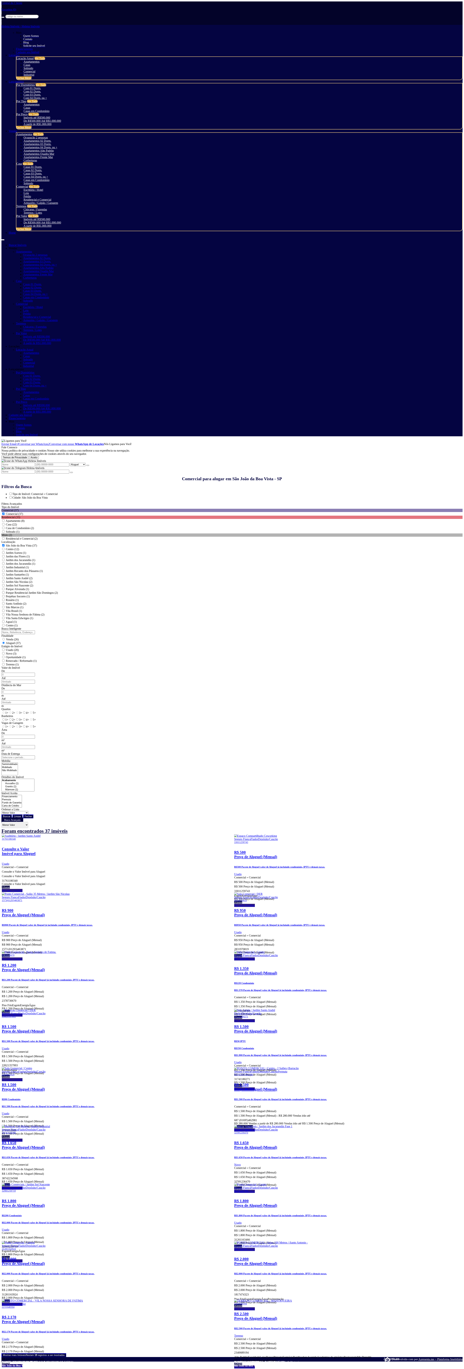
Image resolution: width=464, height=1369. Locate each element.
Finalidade (7, 635)
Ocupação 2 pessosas (36, 137)
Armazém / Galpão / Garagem (41, 202)
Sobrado (28, 68)
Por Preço (22, 114)
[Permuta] (12, 799)
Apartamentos (32, 61)
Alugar (6, 887)
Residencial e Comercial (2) (22, 538)
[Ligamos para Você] (13, 440)
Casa (19, 163)
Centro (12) (12, 549)
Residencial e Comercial (37, 199)
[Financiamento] (12, 796)
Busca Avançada (12, 820)
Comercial (29, 71)
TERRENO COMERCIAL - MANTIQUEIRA (259, 1361)
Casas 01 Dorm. (33, 166)
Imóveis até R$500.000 (37, 117)
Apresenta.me (388, 1358)
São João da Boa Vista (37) (21, 545)
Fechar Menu (24, 78)
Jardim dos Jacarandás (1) (20, 560)
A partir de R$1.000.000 (37, 124)
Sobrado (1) (12, 531)
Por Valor (21, 216)
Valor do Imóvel (10, 667)
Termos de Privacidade (15, 457)
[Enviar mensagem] (87, 465)
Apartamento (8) (15, 520)
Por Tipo (21, 101)
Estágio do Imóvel (11, 646)
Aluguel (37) (13, 643)
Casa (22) (11, 524)
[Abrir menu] (2, 238)
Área (4, 729)
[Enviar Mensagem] (71, 472)
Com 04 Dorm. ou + (35, 97)
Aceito (34, 457)
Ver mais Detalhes (12, 890)
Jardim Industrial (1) (17, 567)
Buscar (6, 816)
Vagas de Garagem (12, 722)
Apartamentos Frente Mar (38, 157)
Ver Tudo (39, 58)
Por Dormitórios (25, 84)
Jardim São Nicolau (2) (19, 581)
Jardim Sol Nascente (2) (19, 585)
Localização (8, 541)
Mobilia (5, 760)
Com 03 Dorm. (32, 94)
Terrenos (21, 206)
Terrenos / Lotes (33, 212)
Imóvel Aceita (9, 793)
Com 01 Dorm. (32, 88)
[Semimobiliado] (10, 764)
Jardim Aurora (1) (16, 552)
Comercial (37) (14, 513)
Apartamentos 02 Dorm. (37, 140)
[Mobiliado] (10, 767)
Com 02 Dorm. (32, 91)
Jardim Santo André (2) (19, 578)
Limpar (17, 816)
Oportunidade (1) (16, 657)
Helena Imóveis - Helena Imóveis (20, 26)
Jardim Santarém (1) (17, 574)
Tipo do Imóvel (10, 507)
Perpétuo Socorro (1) (18, 596)
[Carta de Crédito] (12, 805)
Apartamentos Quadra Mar (39, 153)
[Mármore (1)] (18, 789)
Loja (26, 193)
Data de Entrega (10, 753)
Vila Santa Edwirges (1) (19, 618)
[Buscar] (2, 17)
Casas (27, 64)
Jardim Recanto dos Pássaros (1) (24, 570)
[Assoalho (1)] (18, 783)
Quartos (6, 709)
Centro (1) (12, 625)
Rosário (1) (12, 600)
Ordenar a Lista (10, 809)
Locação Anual (25, 58)
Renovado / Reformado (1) (21, 660)
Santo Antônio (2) (16, 603)
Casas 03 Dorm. (33, 173)
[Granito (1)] (18, 786)
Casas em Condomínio (36, 111)
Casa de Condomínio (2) (20, 528)
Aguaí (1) (11, 621)
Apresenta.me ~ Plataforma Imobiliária (440, 1359)
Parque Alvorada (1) (17, 589)
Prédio (27, 196)
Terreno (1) (12, 664)
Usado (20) (12, 649)
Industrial (29, 74)
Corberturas (30, 160)
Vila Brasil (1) (14, 610)
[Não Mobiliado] (10, 770)
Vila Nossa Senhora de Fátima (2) (25, 614)
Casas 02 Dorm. (33, 170)
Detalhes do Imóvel (12, 777)
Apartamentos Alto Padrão (39, 150)
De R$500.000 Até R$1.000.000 (42, 120)
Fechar (28, 816)
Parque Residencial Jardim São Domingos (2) (32, 592)
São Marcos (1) (14, 607)
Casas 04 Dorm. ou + (36, 176)
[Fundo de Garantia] (12, 802)
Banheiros (7, 716)
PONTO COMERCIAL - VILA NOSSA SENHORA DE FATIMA (38, 1361)
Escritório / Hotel (33, 189)
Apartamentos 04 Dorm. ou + (40, 147)
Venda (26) (12, 639)
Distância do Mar (11, 685)
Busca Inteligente (11, 628)
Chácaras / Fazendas (35, 209)
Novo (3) (11, 653)
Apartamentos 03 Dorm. (37, 144)
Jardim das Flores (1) (18, 556)
